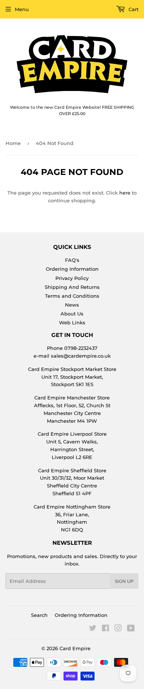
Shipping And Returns (72, 287)
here (124, 193)
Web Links (72, 322)
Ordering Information (72, 269)
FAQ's (72, 260)
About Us (72, 314)
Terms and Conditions (72, 296)
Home (13, 143)
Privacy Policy (72, 278)
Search (39, 615)
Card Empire (74, 648)
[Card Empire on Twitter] (92, 629)
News (72, 305)
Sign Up (124, 581)
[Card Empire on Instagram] (118, 629)
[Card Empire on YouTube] (131, 629)
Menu (22, 9)
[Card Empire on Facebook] (105, 629)
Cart (132, 9)
